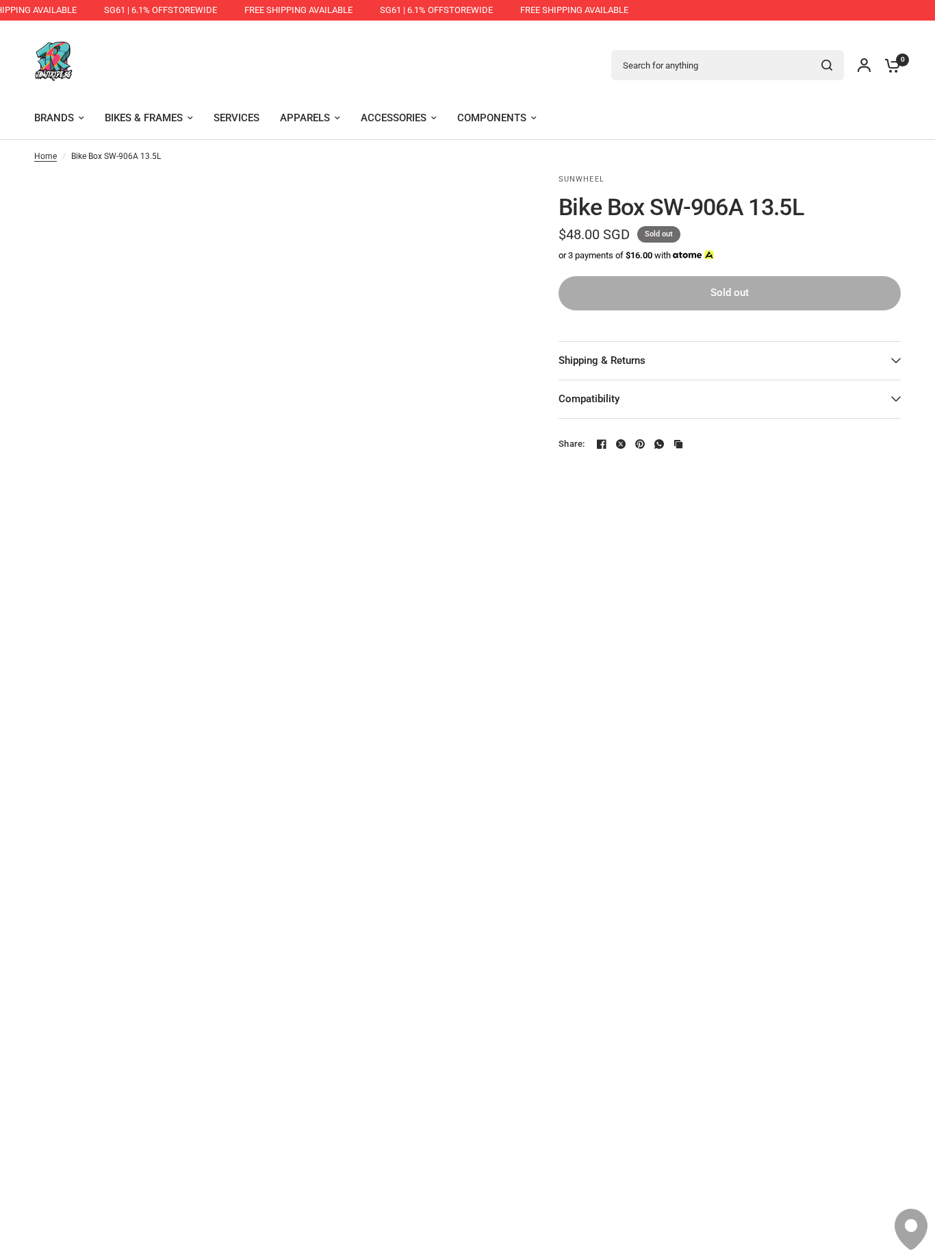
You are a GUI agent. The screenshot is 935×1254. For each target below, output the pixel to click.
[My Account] (864, 65)
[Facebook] (601, 444)
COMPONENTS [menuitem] (491, 118)
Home (45, 156)
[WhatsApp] (659, 444)
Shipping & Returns (602, 360)
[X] (621, 444)
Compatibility (589, 399)
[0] (889, 65)
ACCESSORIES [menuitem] (393, 118)
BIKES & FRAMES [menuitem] (144, 118)
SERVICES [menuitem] (236, 118)
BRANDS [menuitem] (54, 118)
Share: (572, 443)
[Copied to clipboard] (678, 444)
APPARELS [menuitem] (305, 118)
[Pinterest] (640, 444)
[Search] (827, 65)
